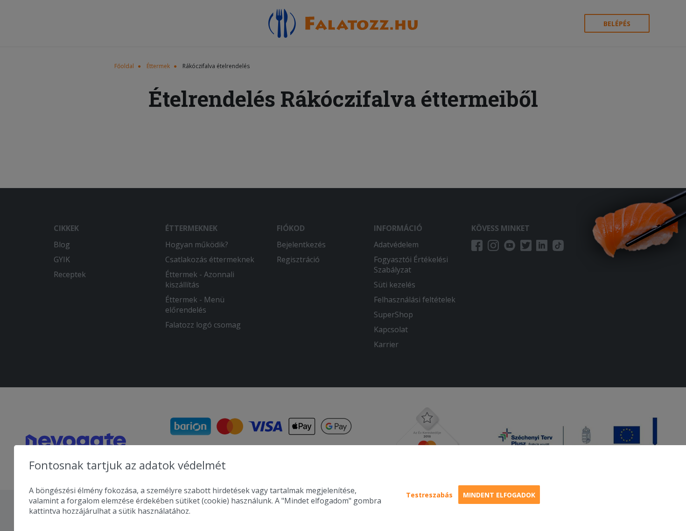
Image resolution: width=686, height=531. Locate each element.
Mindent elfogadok (499, 494)
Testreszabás (429, 494)
